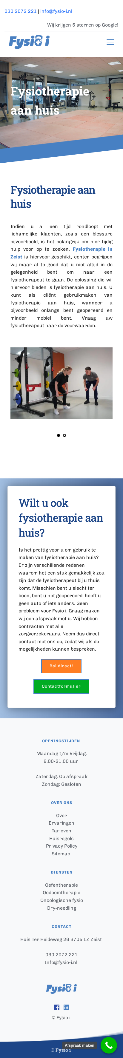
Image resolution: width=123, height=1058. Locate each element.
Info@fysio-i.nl (61, 962)
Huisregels (61, 838)
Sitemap (61, 854)
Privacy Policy (61, 846)
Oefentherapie (61, 885)
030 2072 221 (20, 11)
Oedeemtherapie (61, 892)
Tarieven (61, 831)
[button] (110, 42)
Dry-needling (61, 908)
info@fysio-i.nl (56, 11)
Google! (110, 25)
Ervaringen (61, 823)
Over (61, 815)
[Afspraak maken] (109, 1045)
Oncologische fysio (61, 900)
